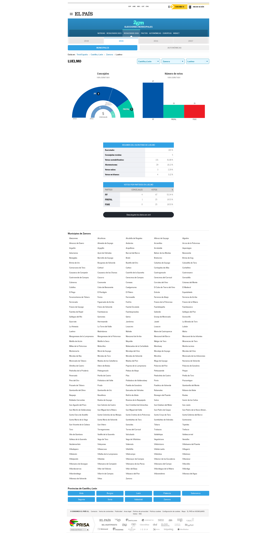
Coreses (129, 282)
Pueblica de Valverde (162, 385)
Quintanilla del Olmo (77, 390)
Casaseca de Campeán (78, 273)
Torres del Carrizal (133, 429)
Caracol (189, 520)
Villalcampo (130, 454)
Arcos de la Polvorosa (191, 243)
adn (178, 520)
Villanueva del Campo (163, 464)
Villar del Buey (131, 469)
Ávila (81, 493)
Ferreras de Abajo (161, 297)
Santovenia (186, 420)
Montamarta (74, 351)
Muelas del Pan (132, 361)
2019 (86, 41)
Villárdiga (186, 469)
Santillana (132, 520)
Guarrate (72, 322)
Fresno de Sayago (76, 307)
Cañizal (100, 268)
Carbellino (186, 268)
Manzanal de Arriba (134, 336)
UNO (125, 525)
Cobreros (73, 282)
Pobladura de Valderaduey (136, 380)
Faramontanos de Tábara (79, 297)
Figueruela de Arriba (106, 302)
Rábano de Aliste (189, 390)
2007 (190, 41)
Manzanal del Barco (162, 336)
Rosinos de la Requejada (136, 400)
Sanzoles (129, 425)
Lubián (185, 326)
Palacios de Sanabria (191, 366)
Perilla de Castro (104, 376)
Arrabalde (158, 248)
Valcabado (130, 434)
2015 (121, 41)
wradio (133, 525)
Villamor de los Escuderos (164, 459)
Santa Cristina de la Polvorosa (138, 415)
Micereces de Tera (190, 341)
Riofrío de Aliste (132, 395)
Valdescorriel (187, 434)
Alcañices (101, 238)
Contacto (94, 511)
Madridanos (102, 331)
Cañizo (128, 268)
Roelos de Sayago (105, 400)
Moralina (157, 356)
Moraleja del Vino (133, 351)
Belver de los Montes (162, 253)
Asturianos (73, 253)
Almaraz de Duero (76, 243)
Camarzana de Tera (77, 268)
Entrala (157, 292)
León (138, 493)
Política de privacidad (140, 511)
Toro (71, 429)
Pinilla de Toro (188, 376)
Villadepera (73, 449)
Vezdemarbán (75, 444)
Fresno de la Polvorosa (163, 302)
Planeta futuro (176, 525)
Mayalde (129, 341)
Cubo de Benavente (105, 287)
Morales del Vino (189, 351)
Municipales (102, 48)
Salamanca (195, 493)
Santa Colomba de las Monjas (109, 415)
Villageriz (186, 449)
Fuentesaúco (187, 307)
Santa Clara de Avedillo (78, 415)
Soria (110, 499)
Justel (156, 322)
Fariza (100, 297)
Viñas (100, 478)
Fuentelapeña (159, 307)
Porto (156, 380)
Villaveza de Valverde (77, 478)
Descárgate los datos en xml (139, 215)
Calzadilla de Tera (189, 263)
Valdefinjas (158, 434)
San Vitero (102, 425)
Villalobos (158, 454)
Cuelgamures (131, 287)
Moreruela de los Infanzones (193, 356)
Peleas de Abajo (132, 371)
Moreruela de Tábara (77, 361)
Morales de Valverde (134, 356)
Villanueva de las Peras (135, 464)
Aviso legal (127, 511)
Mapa (184, 511)
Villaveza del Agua (189, 474)
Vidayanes (102, 444)
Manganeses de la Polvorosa (109, 336)
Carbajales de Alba (161, 268)
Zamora (129, 478)
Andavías (129, 243)
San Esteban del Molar (163, 405)
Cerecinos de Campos (135, 277)
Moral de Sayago (104, 351)
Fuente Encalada (132, 307)
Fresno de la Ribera (190, 302)
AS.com (169, 520)
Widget (176, 33)
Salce (156, 400)
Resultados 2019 (131, 33)
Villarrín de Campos (105, 474)
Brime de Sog (187, 258)
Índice (135, 514)
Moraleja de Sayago (162, 351)
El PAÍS (105, 520)
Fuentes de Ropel (76, 312)
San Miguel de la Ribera (107, 410)
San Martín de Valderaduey (80, 410)
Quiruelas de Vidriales (135, 390)
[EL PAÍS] (84, 13)
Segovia (81, 499)
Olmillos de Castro (76, 366)
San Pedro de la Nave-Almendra (195, 410)
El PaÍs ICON (144, 529)
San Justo (186, 405)
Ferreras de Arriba (189, 297)
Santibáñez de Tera (134, 420)
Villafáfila (129, 449)
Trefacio (185, 429)
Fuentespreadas (132, 312)
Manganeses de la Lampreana (81, 336)
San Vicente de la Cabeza (79, 425)
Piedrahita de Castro (162, 376)
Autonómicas (174, 48)
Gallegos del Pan (189, 312)
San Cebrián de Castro (107, 405)
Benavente (186, 253)
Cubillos (72, 287)
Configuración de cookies (171, 511)
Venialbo (185, 439)
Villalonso (186, 454)
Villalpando (73, 459)
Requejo (72, 395)
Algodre (185, 238)
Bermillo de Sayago (105, 258)
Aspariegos (186, 248)
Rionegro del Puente (162, 395)
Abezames (73, 238)
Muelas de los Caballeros (108, 361)
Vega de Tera (103, 439)
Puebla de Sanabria (134, 385)
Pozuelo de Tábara (76, 385)
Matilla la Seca (103, 341)
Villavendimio (159, 474)
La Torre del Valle (105, 326)
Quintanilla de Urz (105, 390)
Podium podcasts (131, 529)
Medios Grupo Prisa (79, 529)
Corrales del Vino (161, 282)
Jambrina (130, 322)
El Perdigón (102, 292)
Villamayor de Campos (135, 459)
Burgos (110, 493)
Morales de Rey (75, 356)
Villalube (101, 459)
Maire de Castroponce (163, 331)
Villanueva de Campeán (107, 464)
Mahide (129, 331)
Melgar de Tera (160, 341)
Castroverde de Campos (79, 277)
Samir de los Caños (190, 400)
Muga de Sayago (160, 361)
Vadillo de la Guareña (106, 434)
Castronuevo (187, 273)
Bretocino (158, 258)
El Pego (72, 292)
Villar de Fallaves (104, 469)
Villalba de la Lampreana (108, 454)
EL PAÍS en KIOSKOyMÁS (195, 511)
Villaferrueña (159, 449)
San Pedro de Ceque (162, 410)
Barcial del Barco (133, 253)
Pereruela (73, 376)
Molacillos (102, 346)
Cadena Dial (155, 525)
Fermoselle (130, 297)
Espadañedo (187, 292)
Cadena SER (160, 520)
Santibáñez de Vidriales (163, 420)
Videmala (129, 444)
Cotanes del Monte (189, 282)
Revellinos (102, 395)
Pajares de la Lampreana (136, 366)
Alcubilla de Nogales (134, 238)
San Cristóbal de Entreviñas (137, 405)
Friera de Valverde (105, 307)
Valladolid (138, 499)
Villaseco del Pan (133, 474)
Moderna (117, 529)
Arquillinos (130, 248)
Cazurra (101, 277)
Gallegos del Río (75, 317)
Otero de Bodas (104, 366)
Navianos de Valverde (191, 361)
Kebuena (187, 525)
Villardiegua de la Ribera (164, 469)
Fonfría (128, 302)
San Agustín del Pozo (77, 405)
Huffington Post (108, 525)
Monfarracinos (188, 346)
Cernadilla (186, 277)
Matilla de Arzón (75, 341)
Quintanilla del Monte (190, 385)
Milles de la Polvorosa (78, 346)
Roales (185, 395)
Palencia (167, 493)
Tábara (157, 425)
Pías (127, 376)
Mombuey (158, 346)
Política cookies (155, 511)
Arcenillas (158, 243)
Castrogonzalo (160, 273)
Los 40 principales (118, 520)
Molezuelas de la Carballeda (137, 346)
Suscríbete (179, 7)
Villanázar (186, 459)
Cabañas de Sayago (162, 263)
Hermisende (102, 322)
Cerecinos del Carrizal (163, 277)
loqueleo (168, 529)
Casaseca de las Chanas (107, 273)
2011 (156, 41)
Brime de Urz (74, 263)
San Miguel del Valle (134, 410)
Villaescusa (102, 449)
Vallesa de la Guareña (78, 439)
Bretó (128, 258)
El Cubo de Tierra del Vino (164, 287)
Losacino (129, 326)
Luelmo (72, 331)
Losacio (157, 326)
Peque (185, 371)
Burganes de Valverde (106, 263)
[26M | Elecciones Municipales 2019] (138, 23)
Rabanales (158, 390)
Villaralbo (186, 464)
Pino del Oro (74, 380)
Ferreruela (73, 302)
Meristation (182, 529)
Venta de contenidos (106, 511)
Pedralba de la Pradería (78, 371)
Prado (100, 385)
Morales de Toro (104, 356)
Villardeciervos (75, 469)
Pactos (144, 33)
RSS (140, 514)
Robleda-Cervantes (77, 400)
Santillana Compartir (147, 520)
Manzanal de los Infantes (192, 336)
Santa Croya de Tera (162, 415)
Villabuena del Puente (191, 444)
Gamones (101, 317)
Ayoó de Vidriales (105, 253)
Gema (128, 317)
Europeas (167, 33)
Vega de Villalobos (133, 439)
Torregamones (104, 429)
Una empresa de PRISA (79, 523)
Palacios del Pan (160, 366)
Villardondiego (75, 474)
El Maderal (186, 287)
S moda (156, 529)
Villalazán (73, 454)
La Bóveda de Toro (190, 322)
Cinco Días (144, 525)
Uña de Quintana (76, 434)
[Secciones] (71, 13)
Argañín (72, 248)
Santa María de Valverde (107, 420)
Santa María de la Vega (78, 420)
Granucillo (186, 317)
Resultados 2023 (114, 33)
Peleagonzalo (103, 371)
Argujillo (101, 248)
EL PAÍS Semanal (166, 525)
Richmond (103, 529)
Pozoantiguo (187, 380)
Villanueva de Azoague (78, 464)
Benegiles (73, 258)
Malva (184, 331)
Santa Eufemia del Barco (192, 415)
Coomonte (102, 282)
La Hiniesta (73, 326)
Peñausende (159, 371)
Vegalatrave (159, 439)
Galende (157, 312)
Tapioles (185, 425)
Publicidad (118, 511)
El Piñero (129, 292)
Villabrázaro (159, 444)
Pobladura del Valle (105, 380)
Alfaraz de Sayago (161, 238)
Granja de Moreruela (162, 317)
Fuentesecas (103, 312)
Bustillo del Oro (132, 263)
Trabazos (158, 429)
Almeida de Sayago (105, 243)
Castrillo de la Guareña (135, 273)
